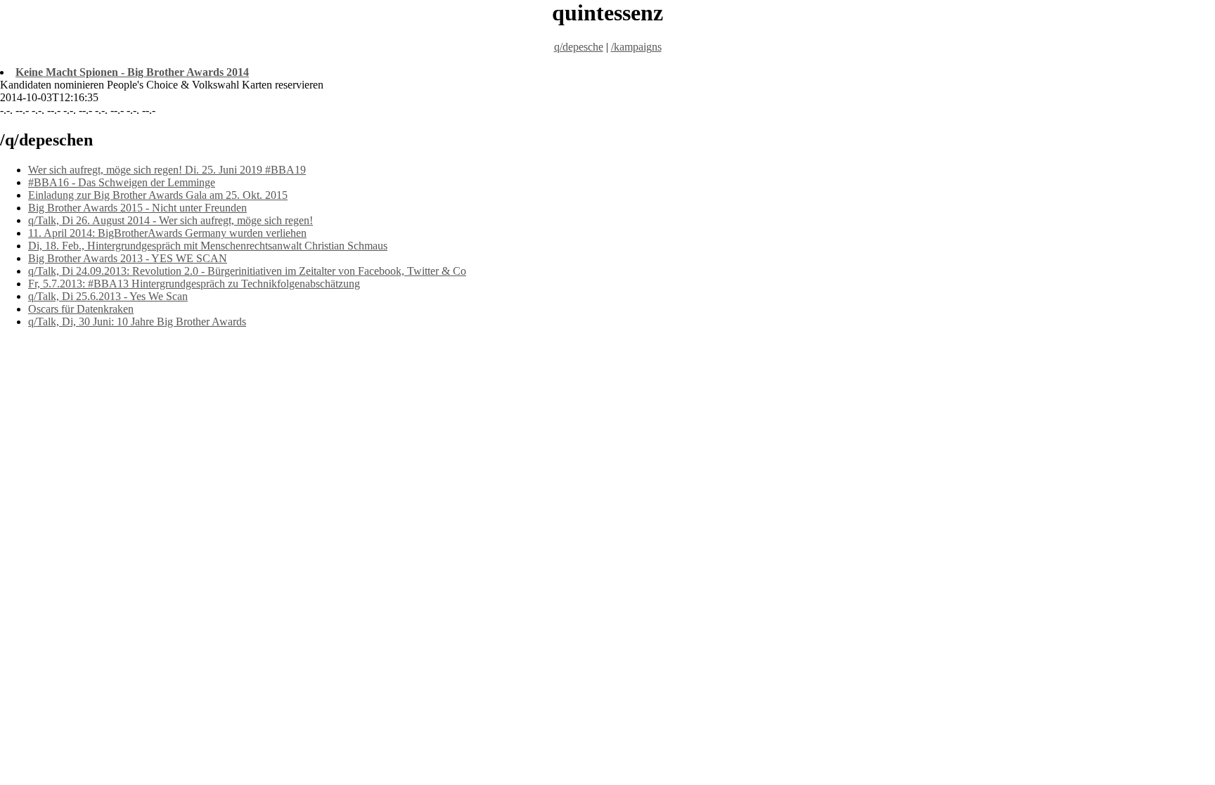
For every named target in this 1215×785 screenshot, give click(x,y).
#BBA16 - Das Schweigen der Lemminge (121, 182)
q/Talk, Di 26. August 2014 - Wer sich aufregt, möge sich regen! (170, 220)
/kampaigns (636, 47)
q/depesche (578, 47)
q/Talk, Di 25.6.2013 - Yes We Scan (108, 296)
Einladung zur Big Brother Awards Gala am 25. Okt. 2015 (158, 195)
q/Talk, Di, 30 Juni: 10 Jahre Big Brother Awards (137, 321)
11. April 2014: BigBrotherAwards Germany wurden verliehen (167, 233)
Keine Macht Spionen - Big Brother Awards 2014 (132, 72)
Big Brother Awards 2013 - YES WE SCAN (127, 258)
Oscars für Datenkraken (81, 309)
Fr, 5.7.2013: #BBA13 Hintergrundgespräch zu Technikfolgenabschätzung (194, 284)
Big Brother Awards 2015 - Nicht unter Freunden (137, 208)
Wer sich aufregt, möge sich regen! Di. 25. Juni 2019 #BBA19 (167, 170)
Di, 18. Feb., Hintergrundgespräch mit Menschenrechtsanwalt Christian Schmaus (207, 246)
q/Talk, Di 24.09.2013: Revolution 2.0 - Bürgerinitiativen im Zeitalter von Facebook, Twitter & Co (247, 271)
